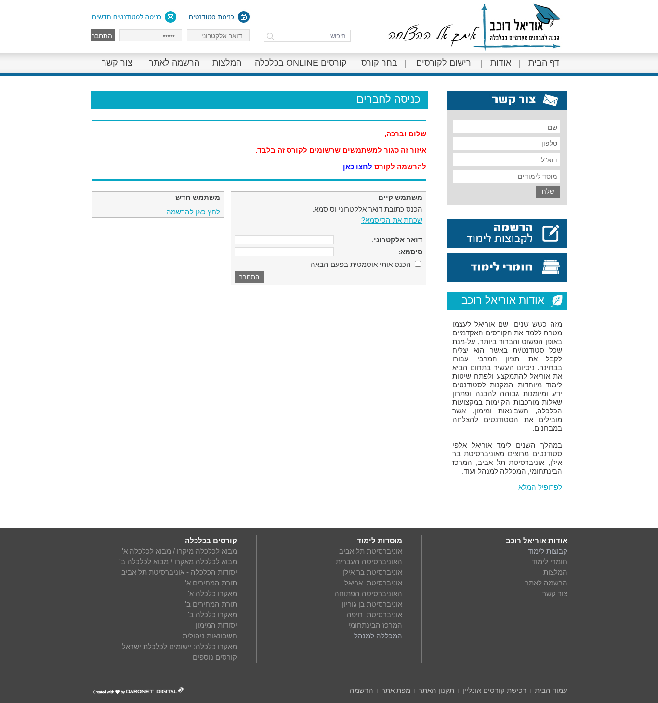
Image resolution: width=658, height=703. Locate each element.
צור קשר (117, 62)
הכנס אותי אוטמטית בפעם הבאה (360, 264)
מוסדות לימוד (379, 540)
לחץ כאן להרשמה (193, 212)
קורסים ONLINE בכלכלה (301, 62)
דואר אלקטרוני (398, 240)
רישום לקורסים (443, 62)
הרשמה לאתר (174, 62)
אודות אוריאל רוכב (536, 540)
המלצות (226, 62)
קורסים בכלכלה (211, 540)
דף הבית (543, 62)
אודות (500, 62)
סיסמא (411, 252)
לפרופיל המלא (540, 487)
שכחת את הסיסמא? (391, 220)
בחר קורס (379, 62)
